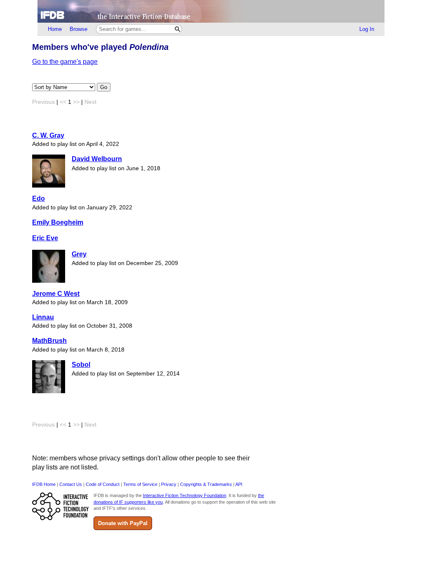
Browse (78, 29)
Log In (366, 29)
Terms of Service (140, 484)
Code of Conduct (103, 484)
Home (55, 29)
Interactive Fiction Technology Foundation (184, 495)
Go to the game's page (65, 61)
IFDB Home (44, 484)
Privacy (168, 484)
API (238, 484)
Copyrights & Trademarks (206, 484)
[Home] (211, 11)
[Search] (177, 29)
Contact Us (70, 484)
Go (103, 87)
